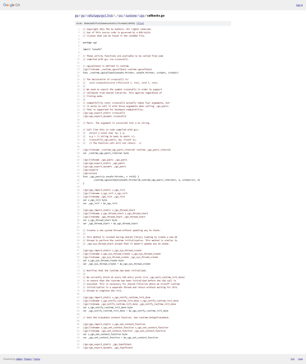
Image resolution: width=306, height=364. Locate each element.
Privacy (28, 358)
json (300, 358)
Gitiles (19, 358)
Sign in (299, 5)
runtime (131, 15)
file (140, 23)
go (76, 15)
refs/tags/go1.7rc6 (100, 15)
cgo (141, 15)
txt (293, 358)
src (121, 15)
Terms (36, 358)
